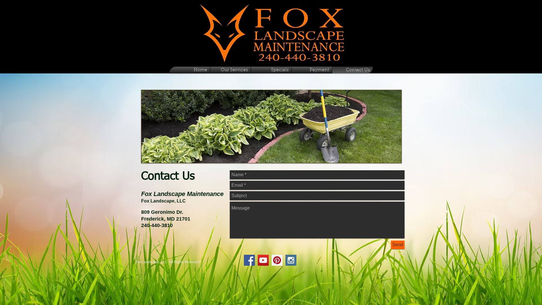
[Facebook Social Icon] (249, 260)
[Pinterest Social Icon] (277, 260)
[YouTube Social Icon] (263, 260)
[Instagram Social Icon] (290, 260)
